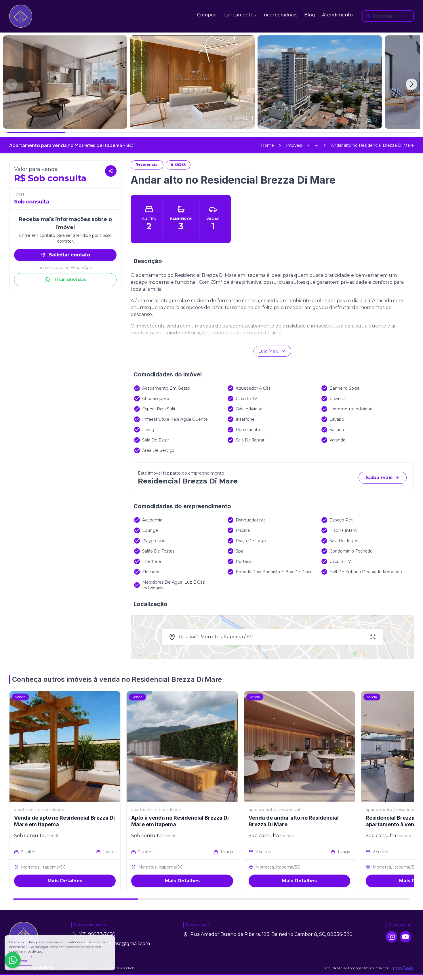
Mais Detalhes (64, 880)
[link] (372, 145)
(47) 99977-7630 (96, 934)
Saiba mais (379, 477)
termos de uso (30, 951)
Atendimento (337, 15)
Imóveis (294, 145)
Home (267, 145)
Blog (309, 15)
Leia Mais (268, 351)
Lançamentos (240, 15)
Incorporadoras (279, 15)
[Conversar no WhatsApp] (13, 960)
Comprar (207, 15)
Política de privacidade (116, 968)
